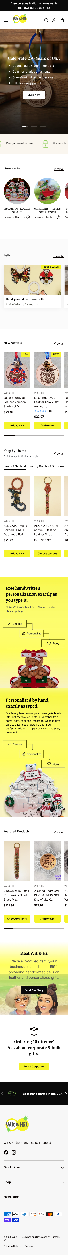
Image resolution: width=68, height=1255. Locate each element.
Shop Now (34, 97)
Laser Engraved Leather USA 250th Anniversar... (46, 402)
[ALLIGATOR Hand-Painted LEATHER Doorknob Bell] (17, 496)
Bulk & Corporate (34, 1066)
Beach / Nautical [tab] (15, 466)
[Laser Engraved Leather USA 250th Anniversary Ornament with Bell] (47, 370)
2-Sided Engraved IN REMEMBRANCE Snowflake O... (47, 895)
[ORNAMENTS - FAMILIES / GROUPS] (17, 191)
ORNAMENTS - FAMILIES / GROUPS (17, 210)
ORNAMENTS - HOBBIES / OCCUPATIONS (47, 210)
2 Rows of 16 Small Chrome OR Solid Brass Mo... (16, 895)
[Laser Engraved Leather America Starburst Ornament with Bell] (17, 370)
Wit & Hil (16, 1237)
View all (59, 169)
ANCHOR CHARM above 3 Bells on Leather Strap (46, 530)
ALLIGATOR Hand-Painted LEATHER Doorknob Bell (16, 530)
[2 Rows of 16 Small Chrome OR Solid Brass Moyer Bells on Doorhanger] (17, 861)
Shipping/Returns (12, 1246)
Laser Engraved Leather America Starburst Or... (15, 402)
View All (58, 256)
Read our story (34, 990)
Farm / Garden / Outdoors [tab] (47, 466)
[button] (62, 20)
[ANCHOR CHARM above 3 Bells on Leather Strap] (47, 496)
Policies (29, 1246)
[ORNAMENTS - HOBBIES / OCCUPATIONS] (47, 191)
